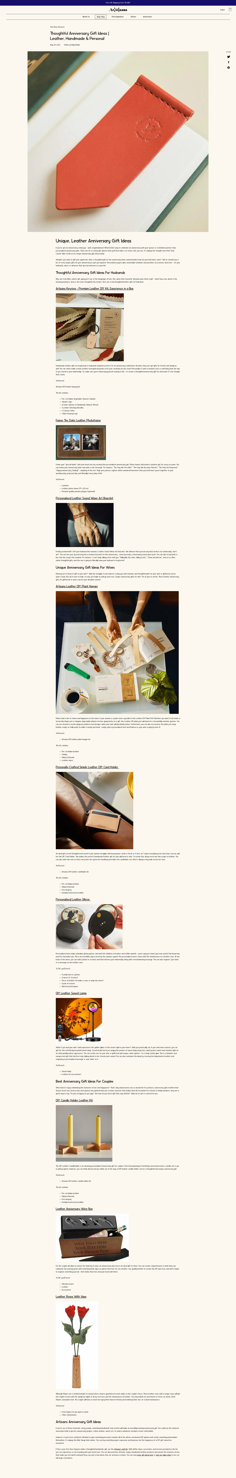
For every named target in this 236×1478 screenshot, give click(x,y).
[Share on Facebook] (228, 62)
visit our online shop (163, 1455)
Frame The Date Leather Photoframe (78, 420)
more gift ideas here (145, 1455)
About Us (86, 17)
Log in (222, 10)
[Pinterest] (121, 1473)
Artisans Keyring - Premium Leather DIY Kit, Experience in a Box (94, 288)
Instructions (147, 17)
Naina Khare (75, 45)
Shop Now (101, 17)
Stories (133, 17)
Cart (230, 9)
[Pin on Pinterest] (228, 67)
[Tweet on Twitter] (228, 57)
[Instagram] (107, 1473)
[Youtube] (129, 1473)
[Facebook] (114, 1473)
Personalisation (118, 17)
